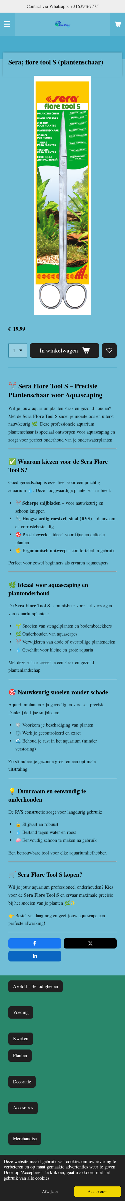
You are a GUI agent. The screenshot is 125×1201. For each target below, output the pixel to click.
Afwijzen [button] (50, 1191)
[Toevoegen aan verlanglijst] (109, 350)
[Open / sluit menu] (7, 24)
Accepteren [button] (97, 1191)
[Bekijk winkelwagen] (117, 24)
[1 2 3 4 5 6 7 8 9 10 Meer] (17, 350)
